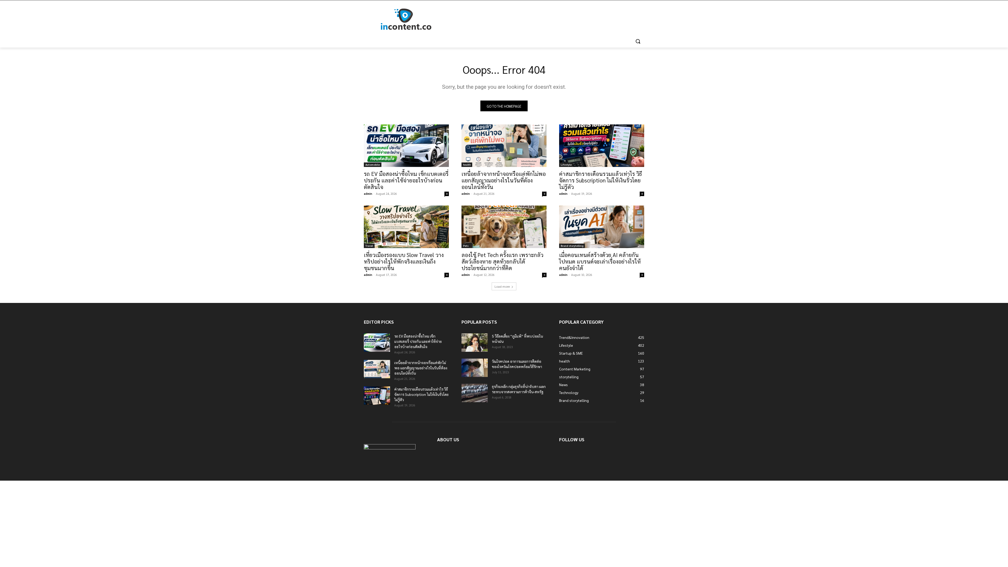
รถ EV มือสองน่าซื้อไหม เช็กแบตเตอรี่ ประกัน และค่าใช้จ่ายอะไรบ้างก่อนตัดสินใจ (406, 180)
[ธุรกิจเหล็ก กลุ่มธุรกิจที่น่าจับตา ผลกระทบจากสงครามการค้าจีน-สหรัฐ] (474, 393)
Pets (466, 245)
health (467, 164)
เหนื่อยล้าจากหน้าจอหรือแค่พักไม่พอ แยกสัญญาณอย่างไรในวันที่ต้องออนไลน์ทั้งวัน (503, 180)
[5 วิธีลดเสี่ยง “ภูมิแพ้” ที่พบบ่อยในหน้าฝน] (474, 342)
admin (368, 194)
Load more (502, 286)
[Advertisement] (543, 19)
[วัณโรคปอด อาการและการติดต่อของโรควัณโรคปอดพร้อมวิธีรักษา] (474, 368)
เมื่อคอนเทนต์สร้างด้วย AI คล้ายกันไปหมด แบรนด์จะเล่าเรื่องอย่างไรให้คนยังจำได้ (600, 261)
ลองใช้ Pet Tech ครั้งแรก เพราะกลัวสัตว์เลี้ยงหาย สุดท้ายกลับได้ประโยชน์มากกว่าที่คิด (502, 261)
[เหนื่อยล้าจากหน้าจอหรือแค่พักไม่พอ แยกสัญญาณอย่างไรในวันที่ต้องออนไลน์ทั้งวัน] (504, 145)
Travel (369, 245)
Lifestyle (566, 164)
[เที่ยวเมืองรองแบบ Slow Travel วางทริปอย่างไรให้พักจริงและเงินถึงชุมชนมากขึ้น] (406, 227)
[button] (638, 41)
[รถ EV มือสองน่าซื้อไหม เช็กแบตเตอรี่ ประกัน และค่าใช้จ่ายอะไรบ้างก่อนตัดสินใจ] (406, 145)
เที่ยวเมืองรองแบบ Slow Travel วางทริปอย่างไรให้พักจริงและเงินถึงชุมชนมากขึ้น (404, 261)
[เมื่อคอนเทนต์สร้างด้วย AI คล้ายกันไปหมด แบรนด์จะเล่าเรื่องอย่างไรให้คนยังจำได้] (601, 227)
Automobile (372, 164)
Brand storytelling (572, 245)
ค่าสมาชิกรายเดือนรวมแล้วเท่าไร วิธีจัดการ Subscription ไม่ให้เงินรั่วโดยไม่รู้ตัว (600, 180)
